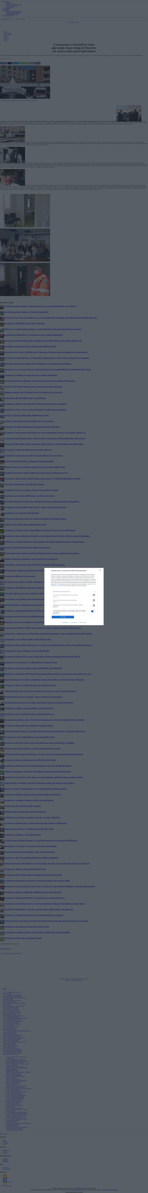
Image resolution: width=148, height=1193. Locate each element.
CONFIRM (63, 617)
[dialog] (74, 596)
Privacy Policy (82, 622)
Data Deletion (65, 622)
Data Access (74, 622)
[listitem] (74, 591)
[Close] (100, 570)
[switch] (93, 595)
